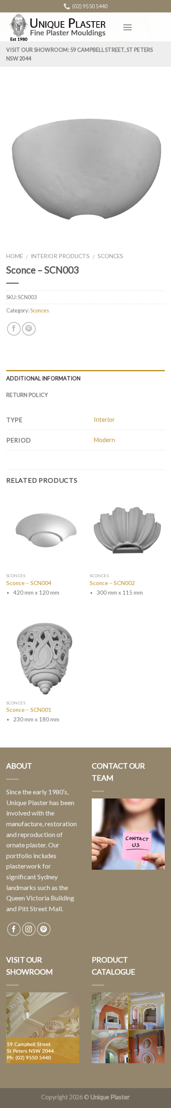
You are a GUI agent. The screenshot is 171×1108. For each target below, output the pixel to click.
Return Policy (27, 395)
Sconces (110, 256)
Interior (104, 419)
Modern (104, 439)
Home (14, 256)
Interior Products (60, 256)
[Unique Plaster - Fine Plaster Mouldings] (58, 27)
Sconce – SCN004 (28, 583)
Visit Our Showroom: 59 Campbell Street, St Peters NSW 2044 (79, 53)
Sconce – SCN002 (112, 583)
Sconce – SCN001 (28, 709)
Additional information (43, 378)
